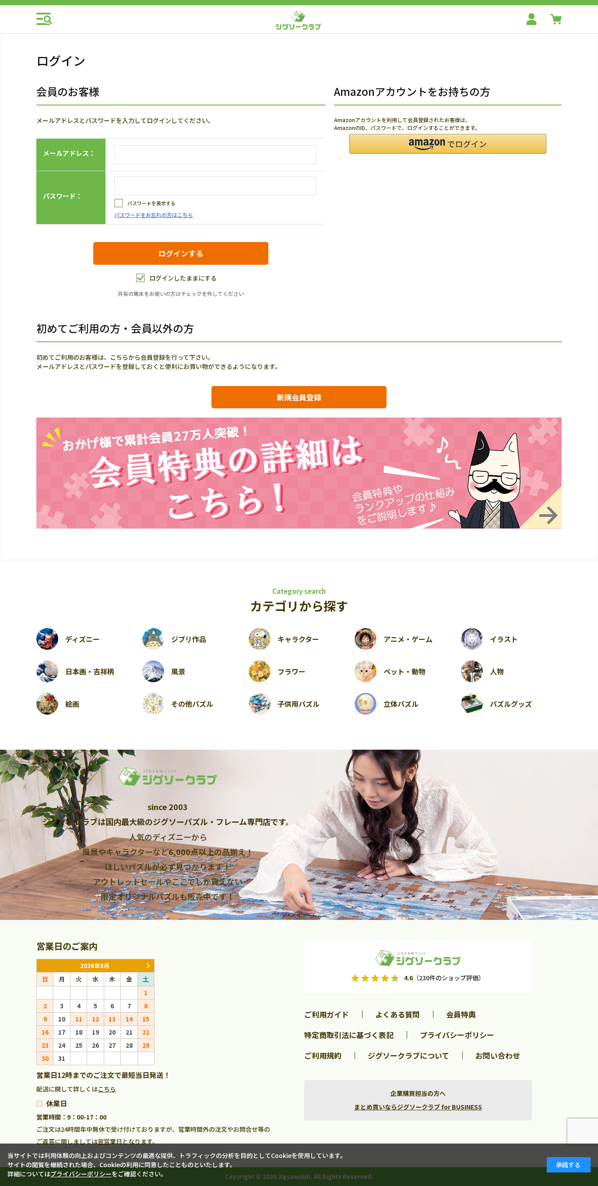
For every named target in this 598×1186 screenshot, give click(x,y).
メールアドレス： (69, 153)
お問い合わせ (497, 1055)
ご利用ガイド (326, 1014)
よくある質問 (397, 1014)
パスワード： (62, 195)
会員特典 (461, 1014)
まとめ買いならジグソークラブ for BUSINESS (418, 1106)
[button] (447, 144)
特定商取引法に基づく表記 (349, 1034)
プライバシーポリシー (457, 1034)
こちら (107, 1088)
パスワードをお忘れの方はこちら (153, 214)
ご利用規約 (322, 1055)
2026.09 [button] (148, 965)
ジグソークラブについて (408, 1055)
